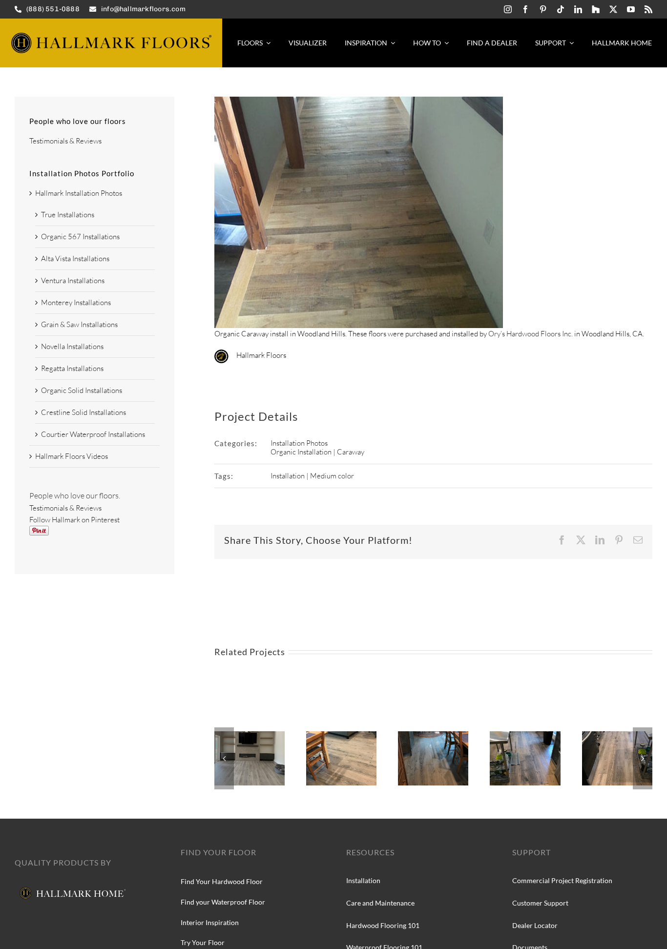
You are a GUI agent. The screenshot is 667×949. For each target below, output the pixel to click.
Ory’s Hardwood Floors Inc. (530, 333)
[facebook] (525, 9)
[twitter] (613, 9)
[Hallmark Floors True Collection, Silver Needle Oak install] (433, 736)
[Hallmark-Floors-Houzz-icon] (596, 9)
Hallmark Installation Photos (78, 193)
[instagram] (508, 9)
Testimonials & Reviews (65, 140)
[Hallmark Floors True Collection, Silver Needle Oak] (341, 736)
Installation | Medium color (312, 475)
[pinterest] (543, 9)
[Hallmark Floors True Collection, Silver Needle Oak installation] (525, 736)
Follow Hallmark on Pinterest (74, 519)
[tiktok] (560, 9)
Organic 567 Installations (80, 236)
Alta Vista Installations (75, 258)
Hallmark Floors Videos (71, 456)
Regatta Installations (72, 368)
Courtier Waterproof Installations (93, 434)
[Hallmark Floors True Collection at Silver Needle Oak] (617, 736)
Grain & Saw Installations (79, 324)
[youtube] (631, 9)
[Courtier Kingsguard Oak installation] (249, 736)
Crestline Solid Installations (83, 412)
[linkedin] (578, 9)
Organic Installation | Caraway (317, 451)
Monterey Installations (76, 302)
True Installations (67, 214)
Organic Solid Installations (81, 390)
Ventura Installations (72, 280)
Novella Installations (72, 346)
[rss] (648, 9)
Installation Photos (299, 443)
